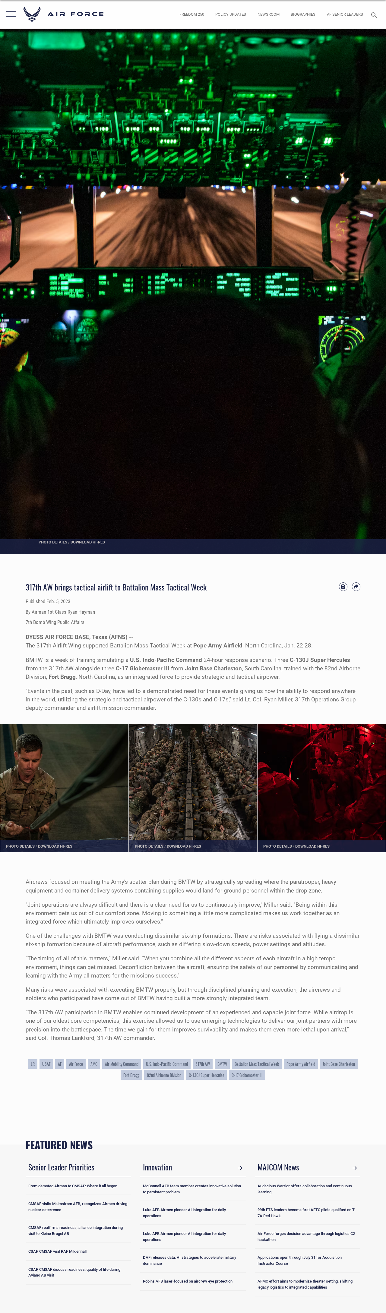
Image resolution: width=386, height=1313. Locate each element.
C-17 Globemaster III (247, 1075)
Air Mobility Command (121, 1064)
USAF (46, 1064)
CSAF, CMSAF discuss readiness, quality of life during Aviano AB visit (74, 1272)
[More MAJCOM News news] (354, 1168)
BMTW (222, 1064)
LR (33, 1064)
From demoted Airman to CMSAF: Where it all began (72, 1186)
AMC (93, 1064)
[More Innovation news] (240, 1168)
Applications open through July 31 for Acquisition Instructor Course (300, 1260)
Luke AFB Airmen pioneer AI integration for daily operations (184, 1213)
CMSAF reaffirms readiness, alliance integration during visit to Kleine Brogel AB (75, 1230)
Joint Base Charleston (339, 1064)
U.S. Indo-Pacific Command (167, 1064)
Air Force (76, 1064)
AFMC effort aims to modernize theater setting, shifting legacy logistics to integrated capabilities (305, 1284)
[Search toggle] (375, 14)
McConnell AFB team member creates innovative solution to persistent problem (192, 1189)
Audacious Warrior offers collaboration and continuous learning (305, 1189)
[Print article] (343, 586)
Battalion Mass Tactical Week (257, 1064)
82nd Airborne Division (164, 1075)
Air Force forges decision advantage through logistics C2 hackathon (306, 1236)
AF (60, 1064)
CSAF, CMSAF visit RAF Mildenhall (57, 1251)
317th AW (202, 1064)
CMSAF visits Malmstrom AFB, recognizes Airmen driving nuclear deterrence (77, 1206)
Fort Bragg (131, 1075)
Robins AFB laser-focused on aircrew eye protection (188, 1281)
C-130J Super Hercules (206, 1075)
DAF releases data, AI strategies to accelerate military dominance (189, 1260)
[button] (10, 14)
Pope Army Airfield (300, 1064)
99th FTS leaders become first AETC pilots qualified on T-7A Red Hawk (306, 1213)
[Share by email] (356, 586)
